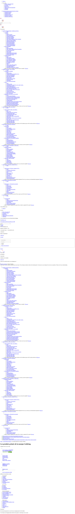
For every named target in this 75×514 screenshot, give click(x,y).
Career (3, 504)
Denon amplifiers (9, 154)
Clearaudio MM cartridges (11, 65)
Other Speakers (9, 131)
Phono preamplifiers (5, 493)
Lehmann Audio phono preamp (12, 52)
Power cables (9, 118)
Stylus (8, 63)
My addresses (4, 487)
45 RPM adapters (9, 100)
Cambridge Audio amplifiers (11, 153)
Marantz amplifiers (10, 155)
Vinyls (5, 82)
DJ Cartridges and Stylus (11, 62)
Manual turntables (9, 34)
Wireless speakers (9, 129)
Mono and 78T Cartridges (11, 61)
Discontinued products (6, 482)
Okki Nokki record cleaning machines (13, 104)
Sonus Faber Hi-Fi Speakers (11, 137)
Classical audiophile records (11, 86)
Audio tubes (8, 160)
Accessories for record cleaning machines (13, 96)
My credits (4, 486)
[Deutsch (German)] (2, 27)
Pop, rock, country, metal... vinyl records (13, 89)
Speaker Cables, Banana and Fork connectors (14, 351)
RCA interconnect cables (11, 113)
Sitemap (3, 507)
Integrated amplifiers (10, 149)
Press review (4, 505)
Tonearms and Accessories (11, 78)
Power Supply (9, 287)
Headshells (8, 298)
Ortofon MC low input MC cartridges (13, 67)
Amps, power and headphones (7, 479)
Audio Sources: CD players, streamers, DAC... (10, 164)
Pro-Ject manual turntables (11, 42)
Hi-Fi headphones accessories (11, 141)
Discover (26, 68)
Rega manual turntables (10, 43)
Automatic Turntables (10, 36)
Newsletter (6, 9)
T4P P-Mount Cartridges (10, 58)
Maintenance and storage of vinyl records (11, 94)
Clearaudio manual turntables (11, 276)
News (7, 33)
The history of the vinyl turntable (7, 494)
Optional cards (9, 393)
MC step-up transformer (10, 50)
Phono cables (9, 111)
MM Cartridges (9, 57)
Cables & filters (4, 480)
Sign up (1, 248)
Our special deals (7, 198)
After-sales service (5, 506)
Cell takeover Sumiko (7, 15)
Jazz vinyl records (9, 90)
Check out (2, 259)
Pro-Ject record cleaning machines (12, 105)
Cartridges (4, 496)
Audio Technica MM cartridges (12, 64)
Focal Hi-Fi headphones (10, 142)
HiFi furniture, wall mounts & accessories (9, 180)
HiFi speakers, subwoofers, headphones (8, 124)
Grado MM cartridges (10, 66)
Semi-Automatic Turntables (11, 35)
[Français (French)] (2, 20)
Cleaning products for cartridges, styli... (13, 308)
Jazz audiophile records (10, 85)
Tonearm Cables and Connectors (12, 112)
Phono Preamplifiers (10, 48)
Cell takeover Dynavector (8, 14)
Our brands (4, 483)
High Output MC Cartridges (11, 60)
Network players (9, 171)
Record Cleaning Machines (11, 330)
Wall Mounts (9, 80)
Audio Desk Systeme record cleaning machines (14, 101)
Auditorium (6, 8)
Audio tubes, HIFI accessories (9, 158)
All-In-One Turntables (10, 38)
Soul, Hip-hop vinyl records (11, 92)
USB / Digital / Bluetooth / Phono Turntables (14, 39)
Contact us (2, 235)
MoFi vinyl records (10, 93)
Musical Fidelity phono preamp (12, 53)
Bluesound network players (11, 177)
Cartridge (3, 477)
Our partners (4, 503)
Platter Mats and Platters (10, 76)
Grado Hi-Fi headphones (11, 143)
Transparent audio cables (10, 121)
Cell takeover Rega (7, 13)
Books (8, 191)
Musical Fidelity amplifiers (11, 157)
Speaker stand (9, 132)
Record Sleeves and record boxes (12, 98)
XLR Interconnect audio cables (12, 114)
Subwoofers (8, 130)
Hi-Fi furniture (9, 185)
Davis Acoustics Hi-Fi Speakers (12, 135)
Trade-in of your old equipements (9, 7)
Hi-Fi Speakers (9, 361)
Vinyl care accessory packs (11, 99)
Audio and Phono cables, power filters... (10, 109)
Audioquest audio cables (10, 120)
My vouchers (4, 489)
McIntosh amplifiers (10, 156)
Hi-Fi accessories (9, 162)
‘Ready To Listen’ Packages (11, 40)
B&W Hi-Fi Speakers (10, 134)
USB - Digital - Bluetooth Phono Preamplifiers (14, 49)
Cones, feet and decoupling (11, 81)
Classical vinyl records (10, 91)
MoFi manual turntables (10, 41)
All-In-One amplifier (10, 151)
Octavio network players (10, 178)
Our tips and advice (7, 4)
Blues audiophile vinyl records (11, 88)
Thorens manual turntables (11, 45)
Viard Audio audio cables (11, 122)
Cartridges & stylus (7, 55)
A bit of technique (5, 497)
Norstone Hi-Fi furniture (10, 192)
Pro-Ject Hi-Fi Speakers (10, 136)
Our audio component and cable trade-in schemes (10, 11)
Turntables (6, 32)
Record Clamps (9, 77)
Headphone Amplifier (10, 140)
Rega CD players (9, 176)
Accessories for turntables (8, 71)
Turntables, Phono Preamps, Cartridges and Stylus (10, 30)
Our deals (4, 481)
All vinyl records (9, 84)
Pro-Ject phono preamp (10, 54)
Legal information (5, 501)
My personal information (6, 488)
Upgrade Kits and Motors (11, 74)
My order (3, 485)
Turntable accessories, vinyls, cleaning (8, 69)
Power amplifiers (9, 382)
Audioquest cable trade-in (8, 16)
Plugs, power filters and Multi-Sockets (13, 119)
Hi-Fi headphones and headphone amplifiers (11, 138)
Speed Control (9, 51)
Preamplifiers (9, 383)
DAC (7, 403)
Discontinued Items (10, 201)
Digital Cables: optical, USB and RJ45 (13, 116)
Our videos (6, 5)
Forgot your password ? (5, 245)
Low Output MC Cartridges (11, 59)
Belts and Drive (9, 73)
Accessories (4, 478)
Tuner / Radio (9, 173)
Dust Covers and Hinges (10, 75)
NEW (7, 31)
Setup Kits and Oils (10, 79)
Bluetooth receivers (10, 404)
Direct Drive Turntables (10, 37)
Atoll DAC (8, 175)
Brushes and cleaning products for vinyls (13, 97)
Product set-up (6, 6)
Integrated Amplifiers (7, 147)
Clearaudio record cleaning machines (12, 102)
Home (1, 441)
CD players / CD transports (11, 170)
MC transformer (5, 498)
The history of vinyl (5, 495)
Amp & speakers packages (11, 133)
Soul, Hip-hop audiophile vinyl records (13, 87)
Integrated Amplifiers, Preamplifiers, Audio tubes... (10, 145)
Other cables (9, 117)
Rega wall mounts (9, 193)
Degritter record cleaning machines (12, 103)
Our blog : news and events (8, 3)
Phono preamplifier (7, 46)
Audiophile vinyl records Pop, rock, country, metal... (15, 319)
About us (3, 1)
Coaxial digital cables (10, 115)
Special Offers (9, 202)
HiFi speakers (6, 126)
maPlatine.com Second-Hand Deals (12, 200)
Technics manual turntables (11, 44)
